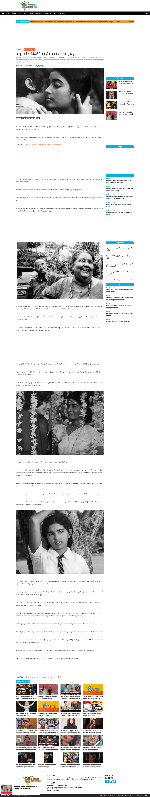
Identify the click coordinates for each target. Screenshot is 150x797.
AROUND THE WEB (23, 682)
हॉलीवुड (25, 13)
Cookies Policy (138, 795)
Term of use (112, 795)
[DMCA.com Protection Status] (110, 781)
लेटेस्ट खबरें (120, 78)
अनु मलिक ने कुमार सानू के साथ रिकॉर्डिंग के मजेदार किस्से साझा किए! (43, 145)
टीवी (53, 13)
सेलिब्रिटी (47, 13)
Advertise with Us (129, 795)
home (8, 13)
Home (19, 49)
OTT (58, 13)
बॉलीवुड (19, 13)
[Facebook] (106, 778)
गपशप (63, 13)
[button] (3, 13)
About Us (51, 775)
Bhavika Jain (21, 65)
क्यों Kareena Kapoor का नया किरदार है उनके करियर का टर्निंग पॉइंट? (44, 677)
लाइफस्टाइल (120, 243)
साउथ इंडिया (39, 13)
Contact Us (51, 783)
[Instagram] (112, 778)
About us (106, 795)
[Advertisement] (92, 5)
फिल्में (13, 13)
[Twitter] (109, 778)
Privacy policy (120, 795)
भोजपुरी (32, 13)
